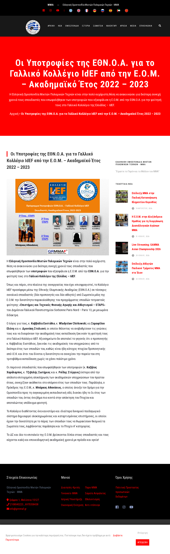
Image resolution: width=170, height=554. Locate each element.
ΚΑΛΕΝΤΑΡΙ (111, 26)
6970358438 (31, 504)
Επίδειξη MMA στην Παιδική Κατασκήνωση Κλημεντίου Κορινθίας (144, 198)
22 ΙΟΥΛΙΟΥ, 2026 (142, 279)
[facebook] (44, 10)
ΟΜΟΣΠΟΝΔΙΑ (72, 26)
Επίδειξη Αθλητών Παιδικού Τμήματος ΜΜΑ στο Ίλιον (146, 268)
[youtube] (57, 10)
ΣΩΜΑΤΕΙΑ (98, 26)
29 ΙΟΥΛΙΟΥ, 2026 (142, 256)
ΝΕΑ (60, 26)
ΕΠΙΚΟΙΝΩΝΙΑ (145, 26)
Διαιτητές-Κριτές (70, 487)
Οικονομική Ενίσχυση (72, 505)
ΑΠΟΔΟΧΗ (142, 542)
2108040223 (16, 504)
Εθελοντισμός (92, 499)
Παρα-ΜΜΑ (91, 487)
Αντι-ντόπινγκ (92, 505)
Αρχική (14, 114)
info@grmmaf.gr (18, 508)
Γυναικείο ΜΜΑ (69, 493)
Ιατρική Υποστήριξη (71, 499)
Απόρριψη (142, 532)
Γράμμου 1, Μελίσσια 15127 (24, 499)
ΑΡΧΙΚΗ (51, 26)
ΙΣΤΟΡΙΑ (86, 26)
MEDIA (133, 26)
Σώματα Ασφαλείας (95, 493)
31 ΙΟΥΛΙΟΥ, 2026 (142, 237)
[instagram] (50, 10)
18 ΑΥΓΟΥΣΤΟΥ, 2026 (144, 208)
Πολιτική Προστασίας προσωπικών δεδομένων (127, 492)
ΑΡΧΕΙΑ (123, 26)
